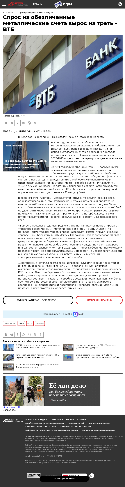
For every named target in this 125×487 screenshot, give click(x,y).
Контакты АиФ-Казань (99, 423)
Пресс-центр (57, 420)
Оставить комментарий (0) (99, 300)
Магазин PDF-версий (76, 420)
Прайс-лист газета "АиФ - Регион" (40, 427)
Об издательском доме (36, 420)
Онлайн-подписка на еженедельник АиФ (44, 423)
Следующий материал (64, 479)
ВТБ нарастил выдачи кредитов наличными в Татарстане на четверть (37, 366)
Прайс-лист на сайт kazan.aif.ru (75, 427)
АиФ (23, 116)
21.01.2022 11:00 (9, 12)
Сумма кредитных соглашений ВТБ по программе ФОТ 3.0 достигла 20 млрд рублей (98, 356)
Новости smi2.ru (13, 407)
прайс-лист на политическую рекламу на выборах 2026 (51, 430)
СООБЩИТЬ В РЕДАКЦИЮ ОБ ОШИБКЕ (98, 430)
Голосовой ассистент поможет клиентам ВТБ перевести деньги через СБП (37, 356)
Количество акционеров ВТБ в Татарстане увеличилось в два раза (96, 346)
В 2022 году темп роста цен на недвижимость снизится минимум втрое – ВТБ (37, 346)
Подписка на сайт (76, 423)
